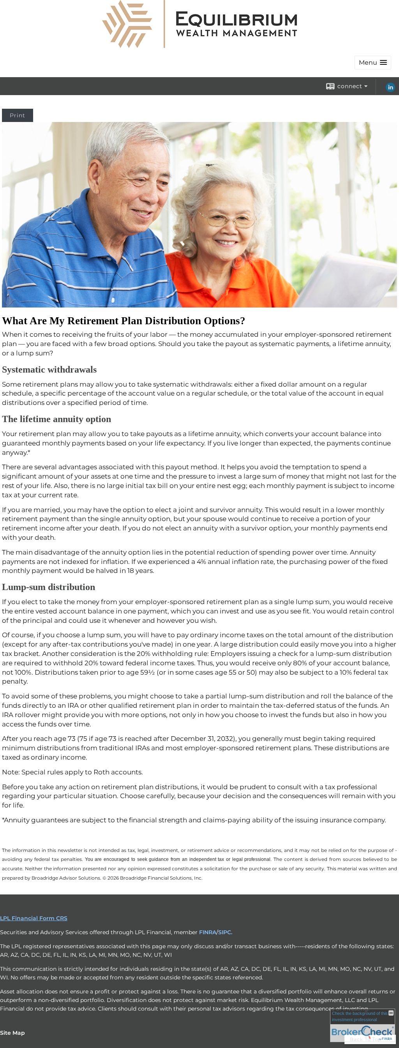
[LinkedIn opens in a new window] (390, 90)
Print (17, 115)
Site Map (12, 1032)
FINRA (207, 932)
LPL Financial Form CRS (33, 918)
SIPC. (225, 932)
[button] (373, 62)
